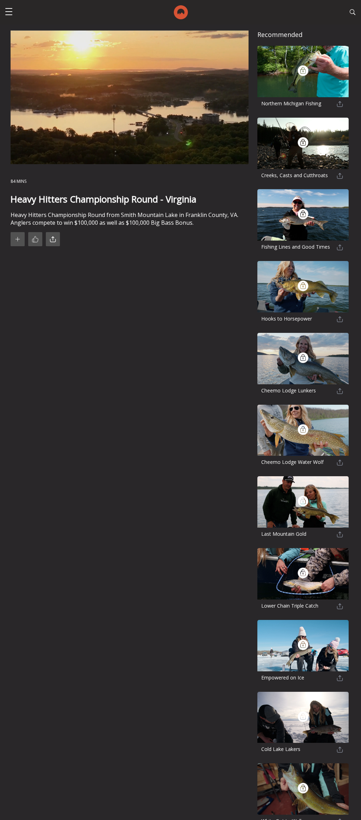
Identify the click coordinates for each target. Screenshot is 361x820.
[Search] (352, 13)
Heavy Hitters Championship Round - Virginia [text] (103, 199)
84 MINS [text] (18, 181)
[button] (8, 12)
